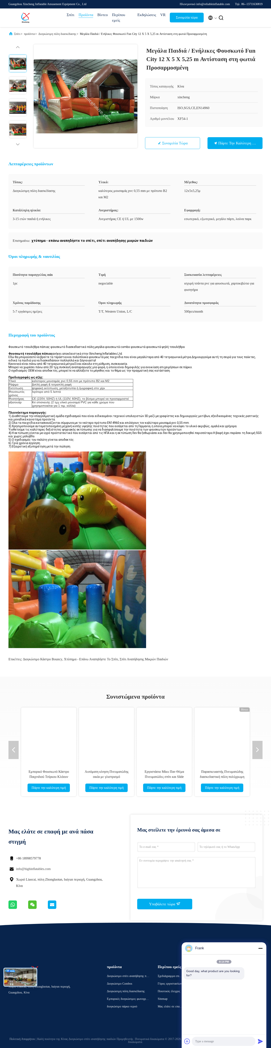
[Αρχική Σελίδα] (25, 17)
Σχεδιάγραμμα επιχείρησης (170, 976)
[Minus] (260, 948)
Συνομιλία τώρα (187, 17)
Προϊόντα (86, 15)
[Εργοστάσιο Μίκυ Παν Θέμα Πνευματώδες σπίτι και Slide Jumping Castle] (164, 735)
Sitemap (162, 998)
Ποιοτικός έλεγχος (169, 991)
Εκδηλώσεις (146, 15)
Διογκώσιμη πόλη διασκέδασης (57, 34)
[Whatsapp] (18, 908)
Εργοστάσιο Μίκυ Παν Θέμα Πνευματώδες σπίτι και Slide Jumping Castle (164, 777)
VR (163, 15)
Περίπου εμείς (118, 17)
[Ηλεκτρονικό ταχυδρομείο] (57, 908)
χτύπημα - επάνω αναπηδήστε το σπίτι (91, 659)
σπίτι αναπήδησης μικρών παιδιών (144, 659)
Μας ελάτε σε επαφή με (170, 1007)
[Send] (260, 1041)
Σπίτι (70, 15)
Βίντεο (102, 15)
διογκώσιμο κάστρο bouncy (42, 659)
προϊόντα (29, 34)
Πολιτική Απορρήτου (22, 1039)
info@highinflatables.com (33, 869)
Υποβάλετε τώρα (162, 904)
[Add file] (187, 1041)
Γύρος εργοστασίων (170, 983)
